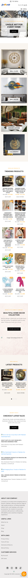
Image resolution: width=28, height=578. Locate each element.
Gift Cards (4, 558)
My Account (4, 555)
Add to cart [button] (8, 196)
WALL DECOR (14, 99)
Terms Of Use (5, 542)
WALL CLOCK (14, 71)
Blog (2, 531)
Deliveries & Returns (7, 545)
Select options (20, 196)
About (2, 525)
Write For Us (4, 522)
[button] (24, 9)
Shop (2, 528)
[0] (26, 5)
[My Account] (24, 5)
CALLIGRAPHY (14, 152)
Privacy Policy (5, 539)
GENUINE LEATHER (14, 128)
